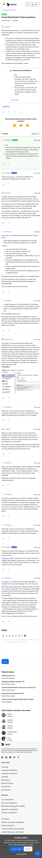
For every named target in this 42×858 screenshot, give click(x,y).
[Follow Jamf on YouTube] (10, 757)
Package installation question (12, 681)
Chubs (9, 714)
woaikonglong (12, 732)
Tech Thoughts (7, 702)
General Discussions (9, 10)
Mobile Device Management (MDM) (13, 806)
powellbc (8, 27)
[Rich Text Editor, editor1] (21, 648)
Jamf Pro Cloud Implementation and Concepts (18, 699)
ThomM (9, 726)
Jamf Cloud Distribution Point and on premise (17, 687)
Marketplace (5, 780)
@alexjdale (16, 314)
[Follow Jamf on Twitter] (2, 757)
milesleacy (8, 140)
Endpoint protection (7, 825)
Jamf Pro (5, 106)
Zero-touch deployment (9, 803)
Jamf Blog (4, 777)
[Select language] (27, 4)
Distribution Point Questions (12, 693)
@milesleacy (11, 177)
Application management (9, 809)
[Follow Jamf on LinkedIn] (6, 757)
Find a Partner (6, 786)
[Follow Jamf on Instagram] (14, 757)
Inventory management (9, 812)
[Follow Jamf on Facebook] (18, 757)
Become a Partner (7, 783)
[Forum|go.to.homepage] (12, 4)
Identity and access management (12, 822)
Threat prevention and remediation (12, 829)
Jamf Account (6, 790)
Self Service (5, 819)
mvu (8, 738)
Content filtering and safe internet (12, 832)
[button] (4, 5)
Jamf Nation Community (9, 773)
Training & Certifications (9, 770)
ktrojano (10, 720)
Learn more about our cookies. (23, 844)
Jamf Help (4, 767)
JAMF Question (7, 675)
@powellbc (5, 235)
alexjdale (7, 193)
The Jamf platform (7, 799)
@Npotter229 (6, 466)
